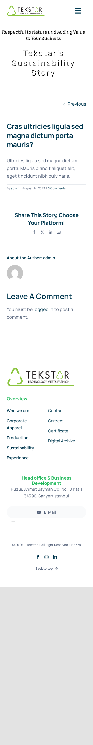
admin (15, 188)
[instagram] (46, 557)
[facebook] (38, 557)
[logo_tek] (26, 7)
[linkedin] (55, 557)
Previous (77, 104)
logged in (43, 309)
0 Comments (57, 188)
